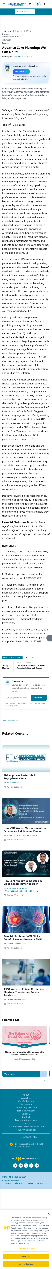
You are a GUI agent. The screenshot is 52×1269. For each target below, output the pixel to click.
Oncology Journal (11, 720)
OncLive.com (26, 1104)
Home (8, 1183)
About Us (19, 1183)
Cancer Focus (23, 11)
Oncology (6, 34)
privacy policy (13, 705)
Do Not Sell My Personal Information (26, 1126)
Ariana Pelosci (13, 782)
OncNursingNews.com (26, 1107)
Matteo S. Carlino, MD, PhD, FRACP (22, 835)
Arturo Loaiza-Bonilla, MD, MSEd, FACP (22, 891)
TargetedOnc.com (26, 1110)
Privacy (26, 1123)
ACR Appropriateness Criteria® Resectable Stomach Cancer (31, 666)
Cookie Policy (23, 1243)
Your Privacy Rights (26, 1129)
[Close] (49, 1214)
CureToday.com (26, 1101)
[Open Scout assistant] (38, 4)
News (30, 1183)
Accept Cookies (26, 1264)
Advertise (26, 1098)
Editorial (26, 1113)
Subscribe (37, 697)
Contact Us (42, 1183)
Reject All (26, 1256)
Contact (26, 1117)
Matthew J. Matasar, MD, (17, 888)
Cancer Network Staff (16, 943)
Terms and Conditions (26, 1120)
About (26, 1094)
